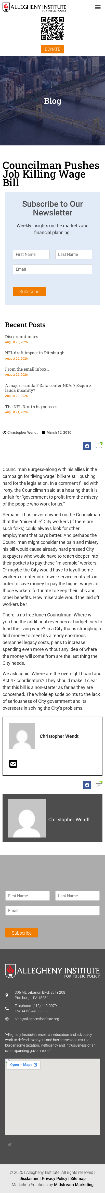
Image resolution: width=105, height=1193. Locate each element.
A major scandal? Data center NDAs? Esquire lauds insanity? (48, 388)
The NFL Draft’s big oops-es (31, 406)
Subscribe (29, 291)
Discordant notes (21, 336)
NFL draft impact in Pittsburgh (34, 352)
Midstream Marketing (74, 1184)
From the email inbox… (27, 369)
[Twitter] (9, 1144)
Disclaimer (29, 1178)
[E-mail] (13, 765)
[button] (97, 7)
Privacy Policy (54, 1178)
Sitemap (78, 1178)
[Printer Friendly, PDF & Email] (99, 447)
